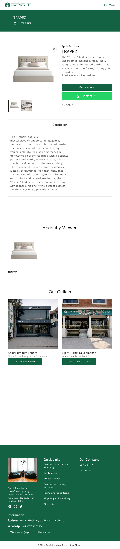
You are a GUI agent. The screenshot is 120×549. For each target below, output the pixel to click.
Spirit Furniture (54, 545)
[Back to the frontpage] (14, 23)
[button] (105, 5)
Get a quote (87, 87)
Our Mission (86, 465)
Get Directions (25, 361)
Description (60, 124)
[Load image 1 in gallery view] (14, 106)
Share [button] (69, 104)
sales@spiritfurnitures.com (34, 532)
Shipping (66, 75)
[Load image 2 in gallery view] (26, 106)
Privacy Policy (52, 478)
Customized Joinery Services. (55, 486)
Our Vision (86, 470)
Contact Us (50, 473)
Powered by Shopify (72, 545)
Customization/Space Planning (56, 466)
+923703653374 (33, 526)
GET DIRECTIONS (79, 361)
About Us (49, 504)
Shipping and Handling (57, 498)
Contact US (89, 96)
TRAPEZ (12, 272)
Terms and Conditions (56, 493)
